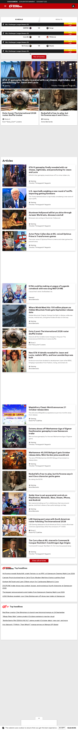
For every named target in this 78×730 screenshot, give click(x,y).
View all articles (39, 560)
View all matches (39, 57)
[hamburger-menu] (5, 6)
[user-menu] (73, 6)
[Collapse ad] (39, 718)
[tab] (19, 19)
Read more (71, 728)
